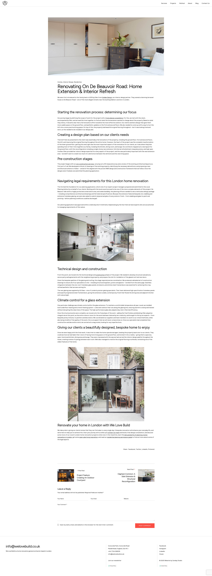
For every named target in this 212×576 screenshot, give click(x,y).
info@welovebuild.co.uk (23, 546)
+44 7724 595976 (114, 551)
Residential (77, 82)
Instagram (162, 548)
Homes (59, 82)
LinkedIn (162, 551)
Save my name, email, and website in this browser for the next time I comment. (86, 525)
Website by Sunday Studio (173, 560)
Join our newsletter (114, 560)
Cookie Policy (164, 565)
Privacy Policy (113, 565)
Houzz (161, 554)
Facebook (162, 546)
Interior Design (68, 82)
